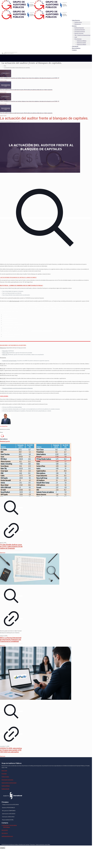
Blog (5, 65)
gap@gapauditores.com (7, 836)
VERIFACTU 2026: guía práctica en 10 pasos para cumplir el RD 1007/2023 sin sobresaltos (11, 750)
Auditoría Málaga (6, 785)
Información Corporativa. (7, 779)
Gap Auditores (9, 121)
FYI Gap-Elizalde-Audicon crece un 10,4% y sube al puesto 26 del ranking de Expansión (11, 546)
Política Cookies (5, 776)
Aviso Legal (4, 770)
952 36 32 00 (5, 830)
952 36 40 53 (5, 833)
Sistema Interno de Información (9, 782)
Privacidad (4, 773)
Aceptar (2, 847)
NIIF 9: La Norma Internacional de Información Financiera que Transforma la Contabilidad (10, 639)
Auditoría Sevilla (5, 788)
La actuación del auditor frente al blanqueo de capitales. (17, 67)
